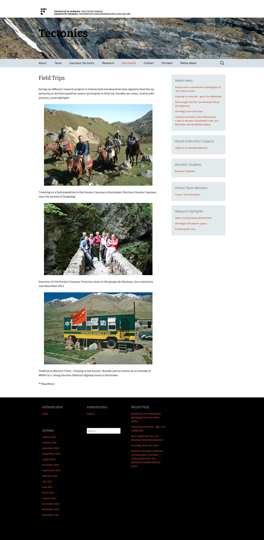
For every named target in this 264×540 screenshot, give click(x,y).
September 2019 (51, 453)
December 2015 (50, 514)
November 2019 (50, 448)
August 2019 (48, 459)
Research (108, 63)
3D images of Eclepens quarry (191, 223)
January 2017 (49, 498)
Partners (167, 63)
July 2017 (47, 481)
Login (45, 413)
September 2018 (51, 470)
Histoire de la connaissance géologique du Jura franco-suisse (146, 417)
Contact (149, 63)
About (43, 63)
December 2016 (50, 503)
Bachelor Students (185, 171)
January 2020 (49, 442)
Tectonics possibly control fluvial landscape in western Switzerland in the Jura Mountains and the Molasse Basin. (197, 120)
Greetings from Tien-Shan (189, 111)
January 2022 (49, 437)
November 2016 (50, 509)
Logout (90, 413)
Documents (129, 63)
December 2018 (50, 464)
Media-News (188, 63)
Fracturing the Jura (185, 229)
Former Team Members (187, 194)
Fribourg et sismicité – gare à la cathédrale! (198, 96)
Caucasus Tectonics (81, 63)
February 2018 (49, 476)
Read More (47, 384)
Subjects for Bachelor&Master (191, 147)
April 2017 (47, 487)
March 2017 (48, 492)
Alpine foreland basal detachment (193, 217)
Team (58, 63)
